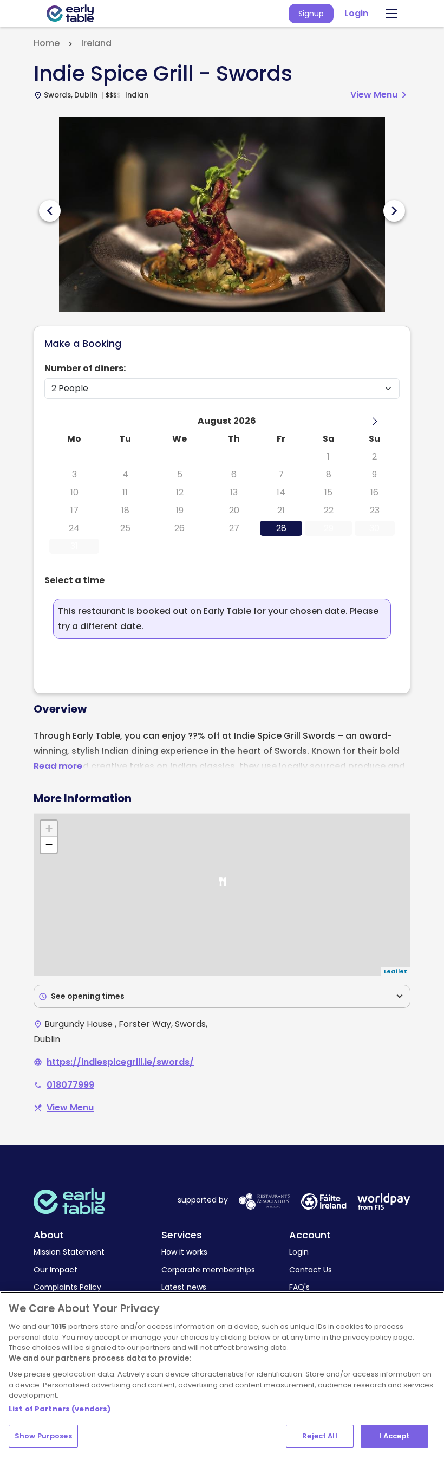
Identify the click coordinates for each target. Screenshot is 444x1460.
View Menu (380, 94)
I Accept (394, 1436)
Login (356, 13)
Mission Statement (69, 1251)
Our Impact (55, 1269)
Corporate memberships (208, 1269)
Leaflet (395, 971)
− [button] (49, 844)
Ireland (96, 43)
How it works (184, 1251)
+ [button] (49, 828)
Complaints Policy (67, 1287)
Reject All (319, 1436)
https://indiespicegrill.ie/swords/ (120, 1062)
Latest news (183, 1287)
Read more (58, 766)
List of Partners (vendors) (59, 1409)
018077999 (70, 1084)
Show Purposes (43, 1436)
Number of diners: (85, 368)
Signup (311, 13)
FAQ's (299, 1287)
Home (47, 43)
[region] (222, 1375)
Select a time (74, 580)
